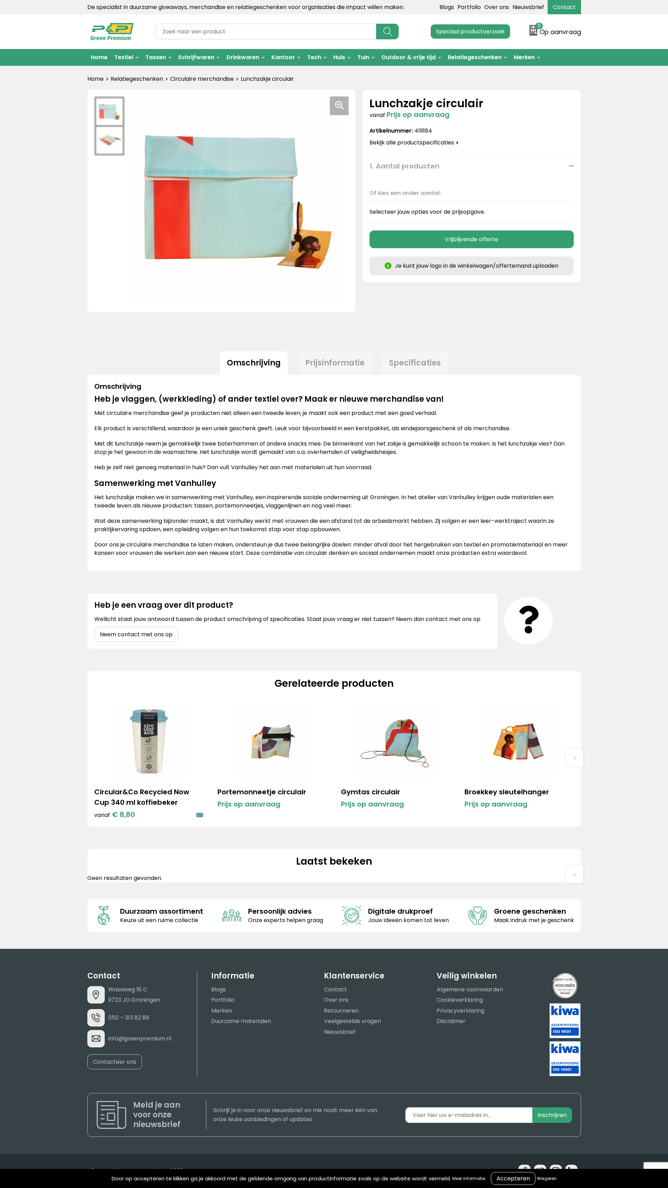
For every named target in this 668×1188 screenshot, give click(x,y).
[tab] (254, 363)
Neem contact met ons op (136, 634)
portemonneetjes (239, 506)
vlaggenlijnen (284, 506)
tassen (203, 506)
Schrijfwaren (196, 57)
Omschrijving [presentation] (254, 362)
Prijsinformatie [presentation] (335, 362)
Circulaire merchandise (202, 79)
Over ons (496, 7)
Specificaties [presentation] (415, 362)
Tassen (155, 57)
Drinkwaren (242, 57)
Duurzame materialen (241, 1021)
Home (99, 57)
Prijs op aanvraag (248, 804)
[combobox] (265, 31)
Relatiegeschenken (475, 57)
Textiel (123, 57)
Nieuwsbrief (528, 7)
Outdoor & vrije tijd (408, 57)
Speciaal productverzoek (470, 31)
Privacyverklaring (460, 1011)
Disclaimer (451, 1021)
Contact (564, 7)
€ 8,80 (114, 814)
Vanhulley (239, 497)
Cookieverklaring (460, 1000)
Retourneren (341, 1011)
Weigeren (547, 1178)
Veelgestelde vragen (352, 1021)
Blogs (446, 7)
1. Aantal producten (404, 166)
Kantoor (283, 57)
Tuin (363, 57)
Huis (339, 57)
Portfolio (469, 7)
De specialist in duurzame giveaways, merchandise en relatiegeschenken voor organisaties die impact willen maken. (245, 7)
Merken (524, 57)
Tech (314, 57)
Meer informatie (468, 1178)
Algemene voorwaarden (470, 989)
